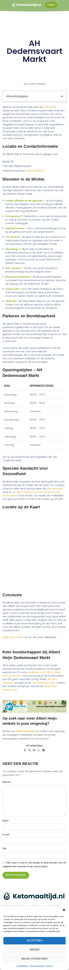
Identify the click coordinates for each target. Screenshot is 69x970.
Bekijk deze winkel (13, 637)
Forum (51, 5)
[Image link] (34, 896)
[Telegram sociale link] (43, 750)
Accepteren (35, 940)
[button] (64, 910)
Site (4, 849)
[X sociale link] (29, 750)
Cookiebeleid (22, 966)
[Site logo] (27, 5)
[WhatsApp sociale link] (39, 750)
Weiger (34, 949)
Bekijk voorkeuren (34, 959)
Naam (7, 820)
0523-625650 (35, 170)
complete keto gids (43, 682)
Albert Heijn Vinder (26, 731)
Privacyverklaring (37, 966)
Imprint (49, 966)
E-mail (7, 834)
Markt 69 (48, 107)
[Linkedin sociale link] (34, 750)
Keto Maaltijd (54, 488)
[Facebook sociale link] (25, 750)
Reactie (7, 782)
